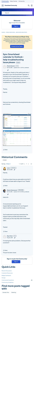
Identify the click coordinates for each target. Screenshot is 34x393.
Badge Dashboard (6, 275)
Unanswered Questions (17, 280)
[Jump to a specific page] (31, 164)
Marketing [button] (13, 292)
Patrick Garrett (11, 66)
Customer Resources (7, 273)
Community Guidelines (7, 282)
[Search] (28, 5)
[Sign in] (31, 5)
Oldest (8, 164)
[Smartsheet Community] (11, 5)
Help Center (13, 1)
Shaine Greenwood (12, 190)
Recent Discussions (7, 271)
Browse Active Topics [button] (17, 46)
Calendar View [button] (5, 292)
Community (5, 1)
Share (5, 150)
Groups (3, 278)
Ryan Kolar (10, 236)
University (21, 1)
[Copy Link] (8, 70)
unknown (27, 67)
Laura (8, 168)
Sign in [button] (16, 26)
